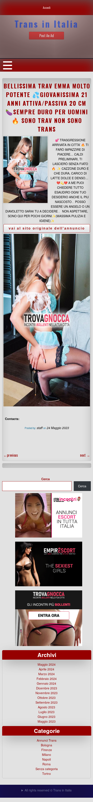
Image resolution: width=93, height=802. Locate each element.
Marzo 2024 (46, 674)
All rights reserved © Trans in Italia (48, 790)
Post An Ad (46, 35)
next (85, 455)
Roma (46, 764)
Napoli (46, 759)
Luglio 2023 (46, 712)
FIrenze (46, 750)
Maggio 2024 (47, 664)
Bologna (46, 745)
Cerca (45, 479)
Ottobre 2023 (46, 697)
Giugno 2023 (46, 716)
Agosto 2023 (46, 707)
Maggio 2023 (47, 721)
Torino (46, 773)
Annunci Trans (46, 740)
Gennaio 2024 (46, 683)
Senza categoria (46, 769)
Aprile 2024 (46, 669)
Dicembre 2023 (46, 688)
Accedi (46, 7)
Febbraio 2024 (47, 678)
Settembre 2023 (46, 702)
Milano (46, 754)
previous (10, 455)
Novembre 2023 (46, 693)
